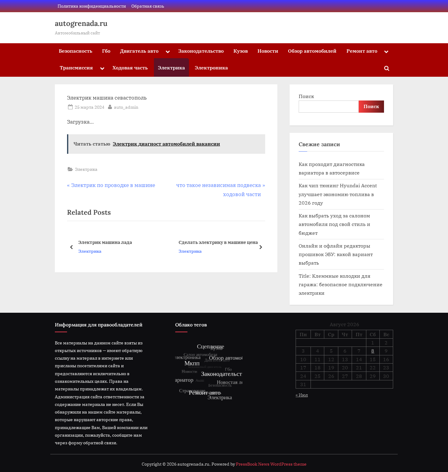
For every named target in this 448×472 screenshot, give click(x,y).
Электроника (211, 67)
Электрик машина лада (105, 242)
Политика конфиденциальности (92, 6)
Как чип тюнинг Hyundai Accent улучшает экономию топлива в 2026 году (338, 194)
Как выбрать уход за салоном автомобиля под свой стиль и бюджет (334, 224)
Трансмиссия (76, 67)
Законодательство (201, 51)
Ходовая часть (130, 67)
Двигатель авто (139, 51)
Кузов (240, 51)
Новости (268, 51)
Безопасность (75, 51)
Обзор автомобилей (312, 51)
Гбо (106, 51)
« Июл (302, 395)
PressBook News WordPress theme (271, 464)
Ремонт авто (362, 51)
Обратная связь (147, 6)
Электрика (171, 67)
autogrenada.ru (81, 23)
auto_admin (126, 107)
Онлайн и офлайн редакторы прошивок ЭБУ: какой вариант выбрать (336, 254)
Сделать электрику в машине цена (218, 242)
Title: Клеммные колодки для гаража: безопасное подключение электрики (340, 284)
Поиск (306, 96)
